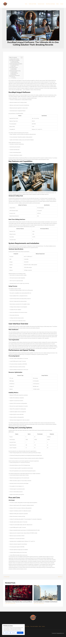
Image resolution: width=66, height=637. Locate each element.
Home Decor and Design (50, 3)
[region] (13, 629)
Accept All (20, 632)
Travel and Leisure (41, 3)
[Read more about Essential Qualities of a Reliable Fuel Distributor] (47, 592)
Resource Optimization (14, 73)
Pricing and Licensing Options (15, 75)
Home (26, 3)
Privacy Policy (26, 626)
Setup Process (13, 66)
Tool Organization (14, 69)
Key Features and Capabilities (15, 60)
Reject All (13, 632)
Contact (61, 3)
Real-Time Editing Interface (15, 62)
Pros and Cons (12, 76)
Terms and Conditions (34, 626)
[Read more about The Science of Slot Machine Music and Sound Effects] (18, 592)
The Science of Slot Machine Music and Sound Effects (18, 601)
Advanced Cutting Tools (14, 61)
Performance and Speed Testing (15, 70)
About (57, 3)
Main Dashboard (14, 68)
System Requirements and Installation (16, 63)
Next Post (60, 576)
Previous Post (6, 576)
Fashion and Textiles (32, 3)
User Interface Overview (14, 67)
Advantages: (14, 77)
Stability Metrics (13, 74)
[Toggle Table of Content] (21, 57)
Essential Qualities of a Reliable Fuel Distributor (45, 601)
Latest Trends (7, 603)
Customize (7, 632)
